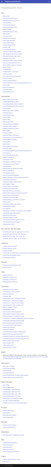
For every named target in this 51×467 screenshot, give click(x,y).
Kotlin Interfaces (7, 153)
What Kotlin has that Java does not (11, 20)
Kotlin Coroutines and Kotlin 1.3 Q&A (11, 459)
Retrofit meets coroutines (9, 327)
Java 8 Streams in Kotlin (8, 115)
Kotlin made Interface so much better (11, 190)
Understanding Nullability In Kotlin (11, 101)
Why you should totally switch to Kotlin (12, 56)
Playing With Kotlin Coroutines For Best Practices (14, 331)
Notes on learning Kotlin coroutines (11, 340)
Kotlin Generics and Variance (9, 215)
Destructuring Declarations (9, 206)
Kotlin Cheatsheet (7, 370)
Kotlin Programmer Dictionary (10, 139)
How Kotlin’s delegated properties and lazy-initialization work (17, 150)
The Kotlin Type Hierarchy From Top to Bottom (13, 219)
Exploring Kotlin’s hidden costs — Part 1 (12, 391)
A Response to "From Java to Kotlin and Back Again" (15, 403)
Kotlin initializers (7, 141)
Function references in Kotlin (9, 248)
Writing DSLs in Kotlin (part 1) (10, 277)
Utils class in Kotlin (7, 89)
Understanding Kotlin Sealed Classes (11, 213)
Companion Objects (7, 148)
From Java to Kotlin (7, 36)
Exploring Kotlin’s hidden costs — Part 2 (12, 394)
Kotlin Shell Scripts (7, 447)
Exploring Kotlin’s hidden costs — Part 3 (12, 396)
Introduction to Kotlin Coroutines (10, 289)
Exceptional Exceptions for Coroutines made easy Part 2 (16, 338)
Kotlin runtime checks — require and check (12, 60)
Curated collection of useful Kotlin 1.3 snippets (14, 199)
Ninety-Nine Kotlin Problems (9, 415)
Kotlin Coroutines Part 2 (8, 345)
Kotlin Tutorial (6, 461)
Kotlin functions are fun (8, 91)
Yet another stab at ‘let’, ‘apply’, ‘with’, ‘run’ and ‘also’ (14, 238)
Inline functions (6, 144)
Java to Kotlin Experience (9, 40)
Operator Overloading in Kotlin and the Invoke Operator (15, 177)
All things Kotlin (6, 47)
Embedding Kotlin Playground (10, 442)
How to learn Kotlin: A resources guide (12, 76)
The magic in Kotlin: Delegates (10, 126)
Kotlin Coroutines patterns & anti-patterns (12, 323)
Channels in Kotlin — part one (9, 347)
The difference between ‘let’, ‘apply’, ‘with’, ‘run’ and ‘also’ (16, 232)
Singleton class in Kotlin (8, 224)
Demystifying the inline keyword (10, 188)
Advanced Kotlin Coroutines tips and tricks (13, 334)
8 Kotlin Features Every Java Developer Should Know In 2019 (17, 82)
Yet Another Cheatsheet (8, 373)
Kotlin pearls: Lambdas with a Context (12, 204)
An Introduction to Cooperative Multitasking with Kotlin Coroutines (18, 318)
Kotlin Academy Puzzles (8, 410)
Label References (7, 166)
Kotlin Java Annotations (8, 170)
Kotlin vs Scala (6, 119)
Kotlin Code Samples (8, 445)
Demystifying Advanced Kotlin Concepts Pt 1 (13, 104)
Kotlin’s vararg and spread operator (11, 195)
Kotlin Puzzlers (6, 413)
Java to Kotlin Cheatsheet (9, 368)
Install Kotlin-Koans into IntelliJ (10, 31)
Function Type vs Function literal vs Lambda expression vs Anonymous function (21, 253)
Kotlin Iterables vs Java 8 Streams (11, 164)
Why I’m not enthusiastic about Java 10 (12, 62)
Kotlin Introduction (7, 22)
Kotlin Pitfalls (6, 385)
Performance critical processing (10, 155)
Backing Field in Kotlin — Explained (11, 110)
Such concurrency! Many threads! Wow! (12, 311)
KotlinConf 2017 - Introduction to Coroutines (13, 300)
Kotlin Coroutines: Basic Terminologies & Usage (14, 298)
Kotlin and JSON (7, 117)
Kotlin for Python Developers (10, 80)
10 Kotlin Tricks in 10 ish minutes (10, 71)
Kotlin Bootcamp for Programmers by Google (13, 435)
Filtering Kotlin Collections (9, 257)
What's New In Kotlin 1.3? (9, 449)
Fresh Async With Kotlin (8, 329)
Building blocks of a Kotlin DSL (10, 281)
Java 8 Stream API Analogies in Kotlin (12, 255)
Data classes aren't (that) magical (10, 197)
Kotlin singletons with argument (10, 146)
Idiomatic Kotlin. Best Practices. (10, 99)
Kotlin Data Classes (7, 113)
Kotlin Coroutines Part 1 (8, 343)
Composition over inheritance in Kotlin (12, 161)
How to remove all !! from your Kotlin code (13, 137)
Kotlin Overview (6, 34)
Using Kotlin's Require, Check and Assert (12, 182)
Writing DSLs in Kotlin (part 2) (10, 279)
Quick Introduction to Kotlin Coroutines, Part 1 (13, 305)
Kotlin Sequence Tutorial (8, 173)
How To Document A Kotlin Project (11, 451)
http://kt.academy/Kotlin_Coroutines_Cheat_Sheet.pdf (15, 375)
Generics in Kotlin (7, 267)
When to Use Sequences (8, 87)
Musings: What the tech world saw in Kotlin (13, 377)
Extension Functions (7, 133)
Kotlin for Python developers (9, 425)
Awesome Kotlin (7, 67)
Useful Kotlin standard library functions (12, 51)
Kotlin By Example (7, 29)
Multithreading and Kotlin (9, 309)
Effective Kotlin (6, 202)
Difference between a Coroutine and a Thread (13, 316)
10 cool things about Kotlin (9, 49)
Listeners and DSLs (7, 250)
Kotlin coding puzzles (8, 417)
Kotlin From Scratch (7, 74)
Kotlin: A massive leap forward (10, 18)
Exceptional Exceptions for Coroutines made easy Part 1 (16, 336)
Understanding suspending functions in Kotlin (13, 320)
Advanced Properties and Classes (11, 128)
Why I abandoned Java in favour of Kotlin (12, 54)
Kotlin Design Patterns (8, 121)
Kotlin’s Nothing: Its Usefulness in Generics (13, 168)
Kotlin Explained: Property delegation (11, 222)
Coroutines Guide (7, 296)
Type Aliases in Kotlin (8, 159)
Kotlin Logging (6, 130)
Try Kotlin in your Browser (9, 25)
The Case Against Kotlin (8, 387)
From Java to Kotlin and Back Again (11, 400)
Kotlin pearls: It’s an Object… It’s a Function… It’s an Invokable (17, 210)
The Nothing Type (7, 69)
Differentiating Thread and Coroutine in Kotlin (13, 314)
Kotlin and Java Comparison (9, 38)
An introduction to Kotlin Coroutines (11, 291)
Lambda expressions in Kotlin (10, 246)
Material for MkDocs (9, 465)
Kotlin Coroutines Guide (8, 294)
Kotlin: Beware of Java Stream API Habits (12, 398)
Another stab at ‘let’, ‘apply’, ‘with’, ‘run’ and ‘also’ (14, 236)
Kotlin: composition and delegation (11, 175)
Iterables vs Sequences (8, 157)
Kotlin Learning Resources (9, 427)
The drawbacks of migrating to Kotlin (11, 389)
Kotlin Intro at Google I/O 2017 (10, 27)
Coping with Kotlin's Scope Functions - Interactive (14, 234)
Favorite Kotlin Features (8, 42)
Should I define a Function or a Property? (12, 65)
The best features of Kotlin (9, 45)
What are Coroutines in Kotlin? (10, 307)
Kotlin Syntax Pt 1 (7, 108)
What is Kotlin (6, 16)
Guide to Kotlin (6, 85)
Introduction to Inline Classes (10, 179)
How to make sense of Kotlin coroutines (12, 325)
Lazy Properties (7, 208)
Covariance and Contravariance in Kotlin (12, 265)
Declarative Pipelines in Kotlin (10, 217)
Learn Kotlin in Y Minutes (9, 366)
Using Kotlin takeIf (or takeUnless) (11, 135)
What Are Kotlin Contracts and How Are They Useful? (15, 193)
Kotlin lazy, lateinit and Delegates (10, 124)
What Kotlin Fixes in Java (9, 58)
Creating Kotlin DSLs (8, 275)
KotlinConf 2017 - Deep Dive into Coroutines (13, 303)
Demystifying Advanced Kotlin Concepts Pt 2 (13, 106)
